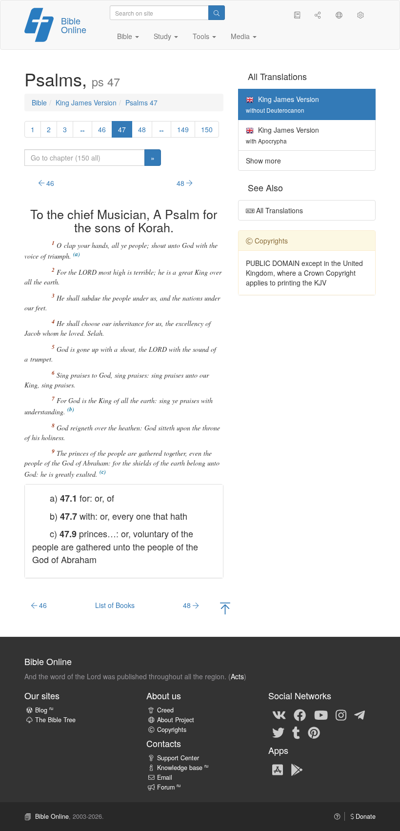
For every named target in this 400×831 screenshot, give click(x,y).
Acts (237, 676)
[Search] (216, 12)
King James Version (86, 102)
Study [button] (163, 36)
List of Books (115, 605)
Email (164, 777)
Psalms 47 (141, 102)
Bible (39, 102)
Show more (263, 160)
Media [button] (241, 36)
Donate (365, 816)
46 (102, 129)
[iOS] (277, 769)
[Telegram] (359, 714)
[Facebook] (300, 714)
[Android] (297, 769)
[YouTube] (321, 714)
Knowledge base (182, 767)
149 (183, 129)
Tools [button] (202, 36)
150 (207, 129)
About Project (175, 719)
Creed (165, 710)
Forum (168, 787)
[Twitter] (278, 732)
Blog (44, 710)
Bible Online (73, 25)
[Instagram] (341, 714)
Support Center (178, 757)
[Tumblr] (296, 732)
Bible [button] (125, 36)
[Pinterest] (314, 732)
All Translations (278, 210)
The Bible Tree (55, 719)
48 (142, 129)
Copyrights (171, 729)
